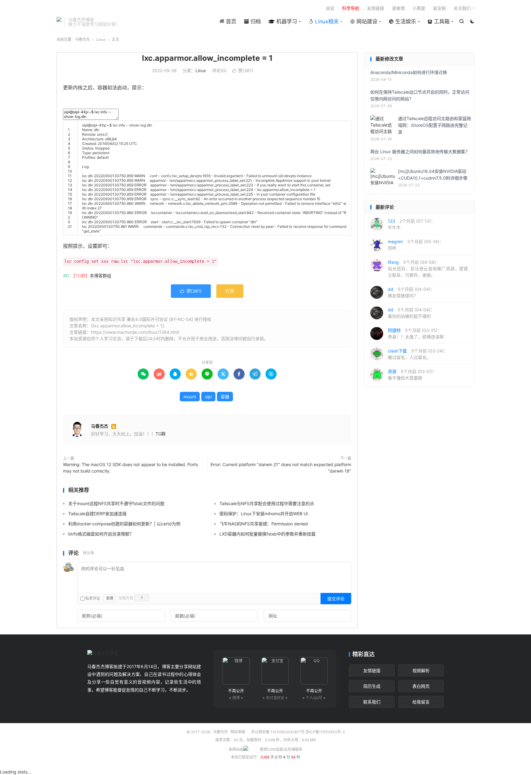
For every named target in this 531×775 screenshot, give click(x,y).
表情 (109, 598)
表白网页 (421, 686)
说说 (330, 8)
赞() (242, 70)
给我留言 (421, 701)
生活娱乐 (405, 21)
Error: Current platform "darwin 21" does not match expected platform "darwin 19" (280, 467)
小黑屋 (418, 8)
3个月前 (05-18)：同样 (416, 245)
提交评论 (335, 598)
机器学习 (286, 21)
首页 (230, 21)
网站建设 (366, 21)
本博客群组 (100, 275)
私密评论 (92, 598)
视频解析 (421, 670)
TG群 (160, 433)
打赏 (230, 291)
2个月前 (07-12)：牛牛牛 (411, 224)
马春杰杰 (59, 22)
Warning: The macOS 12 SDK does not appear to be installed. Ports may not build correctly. (130, 467)
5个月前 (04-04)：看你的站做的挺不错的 (411, 313)
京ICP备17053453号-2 (325, 732)
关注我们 (462, 8)
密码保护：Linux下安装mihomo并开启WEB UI (263, 513)
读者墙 (398, 8)
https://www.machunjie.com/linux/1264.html (135, 332)
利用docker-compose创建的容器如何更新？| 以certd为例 (124, 523)
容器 (225, 396)
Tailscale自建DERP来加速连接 (97, 513)
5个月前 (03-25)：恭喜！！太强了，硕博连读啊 (416, 333)
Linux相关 (326, 21)
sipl (208, 396)
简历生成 (371, 686)
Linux (100, 39)
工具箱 (441, 21)
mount (189, 396)
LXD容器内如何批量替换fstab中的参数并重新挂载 (267, 533)
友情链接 (375, 8)
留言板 (439, 8)
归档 (255, 21)
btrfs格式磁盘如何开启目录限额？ (101, 533)
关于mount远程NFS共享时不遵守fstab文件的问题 (116, 503)
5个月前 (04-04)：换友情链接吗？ (411, 292)
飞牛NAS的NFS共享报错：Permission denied (263, 523)
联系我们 (371, 701)
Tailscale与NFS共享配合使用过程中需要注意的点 (266, 503)
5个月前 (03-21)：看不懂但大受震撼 (412, 374)
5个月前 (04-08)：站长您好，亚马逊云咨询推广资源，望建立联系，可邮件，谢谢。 (428, 268)
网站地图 (237, 732)
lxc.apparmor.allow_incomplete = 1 (207, 58)
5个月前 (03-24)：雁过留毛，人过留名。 (418, 354)
